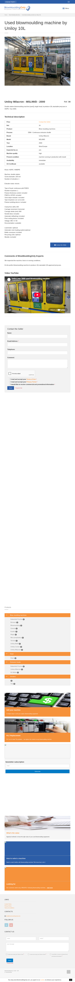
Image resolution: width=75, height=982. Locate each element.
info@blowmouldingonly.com (13, 916)
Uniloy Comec (16, 647)
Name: (9, 333)
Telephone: (11, 349)
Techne (14, 640)
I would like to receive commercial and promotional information (32, 384)
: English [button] (10, 2)
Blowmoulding (16, 625)
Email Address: (13, 341)
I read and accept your (23, 379)
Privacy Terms (32, 382)
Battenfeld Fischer (17, 619)
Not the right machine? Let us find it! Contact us (38, 587)
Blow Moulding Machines (14, 14)
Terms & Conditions (9, 908)
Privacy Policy (8, 906)
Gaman (14, 628)
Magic (13, 634)
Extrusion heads (15, 662)
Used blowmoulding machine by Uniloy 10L (37, 805)
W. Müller (14, 672)
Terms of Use (31, 379)
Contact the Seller (44, 122)
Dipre (13, 658)
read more (50, 887)
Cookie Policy (8, 904)
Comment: (11, 357)
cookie (42, 980)
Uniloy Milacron (16, 649)
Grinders (13, 676)
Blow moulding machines (18, 615)
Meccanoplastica (17, 637)
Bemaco (14, 622)
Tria (13, 684)
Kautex (14, 631)
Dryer (12, 654)
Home (6, 14)
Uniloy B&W (15, 643)
